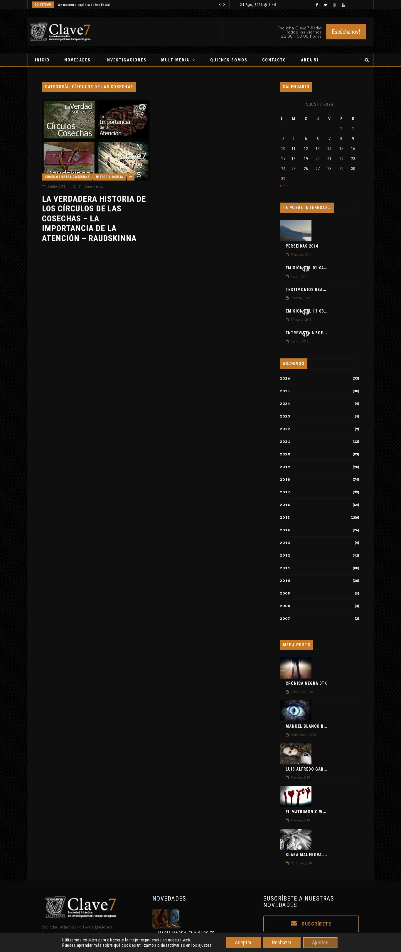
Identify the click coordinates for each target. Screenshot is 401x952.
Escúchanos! (346, 31)
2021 (285, 441)
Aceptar (243, 942)
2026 (285, 378)
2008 (285, 606)
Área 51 (310, 60)
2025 (285, 391)
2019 (285, 467)
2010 (285, 580)
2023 (285, 416)
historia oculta (109, 176)
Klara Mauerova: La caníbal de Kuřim (327, 854)
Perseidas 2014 (302, 246)
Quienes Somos (228, 60)
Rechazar (282, 942)
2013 (285, 543)
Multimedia (175, 60)
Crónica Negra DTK (306, 683)
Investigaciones (125, 60)
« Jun (284, 185)
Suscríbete (315, 924)
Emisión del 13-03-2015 (310, 311)
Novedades (77, 60)
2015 (285, 517)
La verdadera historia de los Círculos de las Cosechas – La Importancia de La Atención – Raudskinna (94, 218)
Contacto (274, 60)
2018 (285, 479)
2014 (285, 530)
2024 (285, 403)
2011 (285, 568)
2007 (285, 618)
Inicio (42, 60)
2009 (285, 593)
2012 (285, 555)
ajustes (205, 945)
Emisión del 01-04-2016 (310, 267)
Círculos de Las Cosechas (67, 176)
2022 (285, 429)
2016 (285, 505)
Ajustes (320, 942)
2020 (285, 454)
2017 (285, 492)
